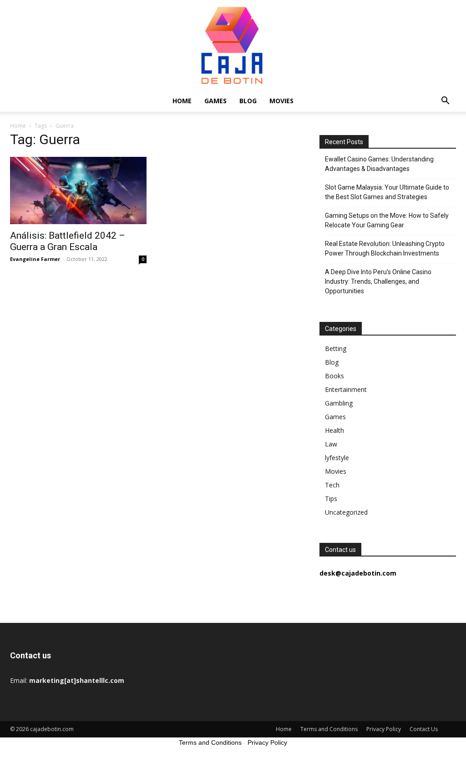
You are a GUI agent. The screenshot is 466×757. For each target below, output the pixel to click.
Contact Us (424, 729)
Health (334, 430)
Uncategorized (346, 512)
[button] (445, 101)
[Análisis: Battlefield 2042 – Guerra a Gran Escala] (78, 190)
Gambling (339, 403)
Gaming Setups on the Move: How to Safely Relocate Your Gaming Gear (387, 220)
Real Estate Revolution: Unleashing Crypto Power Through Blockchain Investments (385, 248)
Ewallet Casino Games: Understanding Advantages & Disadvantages (379, 163)
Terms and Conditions (329, 729)
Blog (248, 100)
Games (215, 100)
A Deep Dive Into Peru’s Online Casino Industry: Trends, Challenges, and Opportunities (378, 281)
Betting (335, 348)
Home (182, 100)
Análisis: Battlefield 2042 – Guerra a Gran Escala (67, 241)
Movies (281, 100)
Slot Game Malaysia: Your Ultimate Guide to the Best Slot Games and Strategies (387, 192)
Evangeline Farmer (35, 259)
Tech (332, 485)
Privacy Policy (383, 729)
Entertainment (346, 389)
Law (331, 444)
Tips (331, 498)
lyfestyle (337, 457)
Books (334, 375)
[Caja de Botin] (233, 45)
